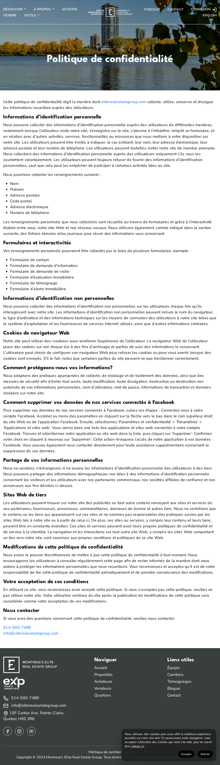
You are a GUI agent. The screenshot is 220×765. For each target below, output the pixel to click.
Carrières (175, 674)
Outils (30, 15)
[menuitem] (209, 15)
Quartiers (102, 695)
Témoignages (179, 681)
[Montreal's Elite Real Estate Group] (110, 11)
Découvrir (13, 9)
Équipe (173, 667)
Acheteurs (103, 681)
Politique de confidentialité (110, 752)
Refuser (205, 754)
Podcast (152, 9)
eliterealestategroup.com (123, 101)
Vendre (10, 15)
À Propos (43, 9)
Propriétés (103, 674)
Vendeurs (102, 688)
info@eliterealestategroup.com (30, 633)
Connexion (201, 9)
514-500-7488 (17, 627)
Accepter (186, 754)
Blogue (173, 688)
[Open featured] (31, 731)
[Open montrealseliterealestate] (7, 731)
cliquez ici (137, 746)
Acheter (69, 9)
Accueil (100, 667)
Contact (175, 9)
